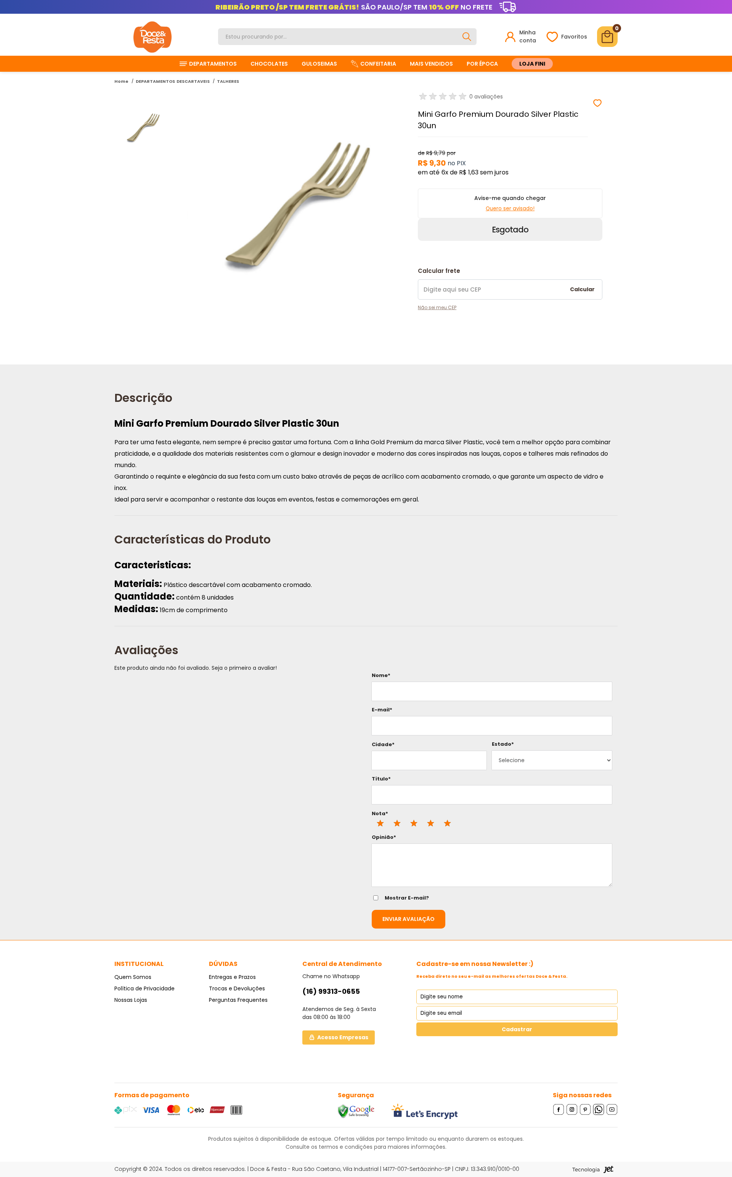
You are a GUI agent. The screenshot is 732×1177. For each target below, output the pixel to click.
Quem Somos (132, 977)
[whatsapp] (598, 1109)
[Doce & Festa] (152, 37)
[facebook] (558, 1109)
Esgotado (510, 229)
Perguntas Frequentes (238, 1000)
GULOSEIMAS (319, 64)
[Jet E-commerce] (593, 1169)
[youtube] (612, 1109)
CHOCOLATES (269, 64)
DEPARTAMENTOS (213, 64)
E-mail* (382, 709)
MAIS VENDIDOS (431, 64)
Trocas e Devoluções (237, 988)
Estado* (503, 744)
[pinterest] (585, 1109)
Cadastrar (517, 1029)
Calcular (582, 289)
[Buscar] (466, 36)
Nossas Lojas (130, 1000)
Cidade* (383, 744)
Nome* (381, 675)
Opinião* (384, 837)
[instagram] (572, 1109)
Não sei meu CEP (437, 307)
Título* (381, 778)
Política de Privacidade (144, 988)
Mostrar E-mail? (407, 897)
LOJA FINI (532, 64)
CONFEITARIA (378, 64)
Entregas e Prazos (232, 977)
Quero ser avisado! (510, 208)
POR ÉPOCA (482, 64)
